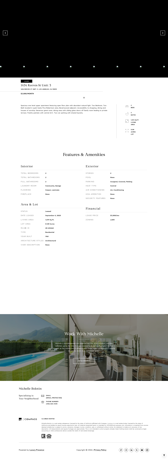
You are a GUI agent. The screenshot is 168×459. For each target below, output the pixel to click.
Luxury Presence (37, 450)
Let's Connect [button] (84, 361)
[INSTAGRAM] (126, 450)
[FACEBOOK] (121, 450)
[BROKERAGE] (147, 450)
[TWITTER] (137, 450)
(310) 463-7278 (51, 404)
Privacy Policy (100, 450)
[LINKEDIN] (131, 450)
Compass (110, 423)
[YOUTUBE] (142, 450)
